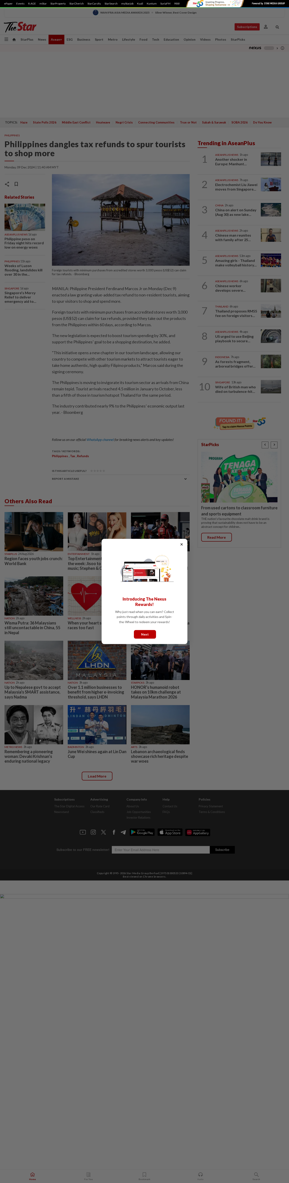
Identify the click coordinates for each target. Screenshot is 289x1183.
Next (145, 634)
